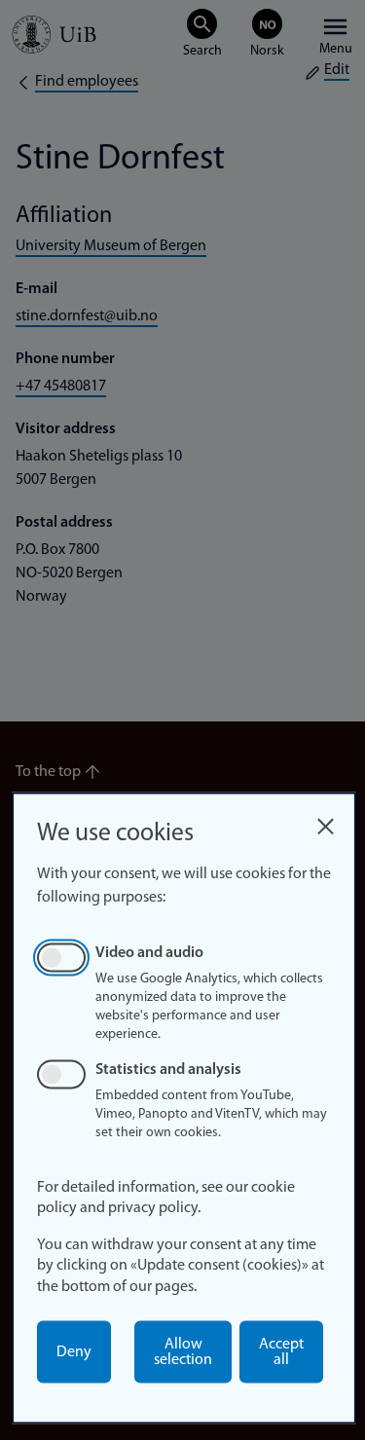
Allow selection (183, 1352)
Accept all (281, 1352)
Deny (73, 1352)
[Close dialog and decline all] (325, 821)
